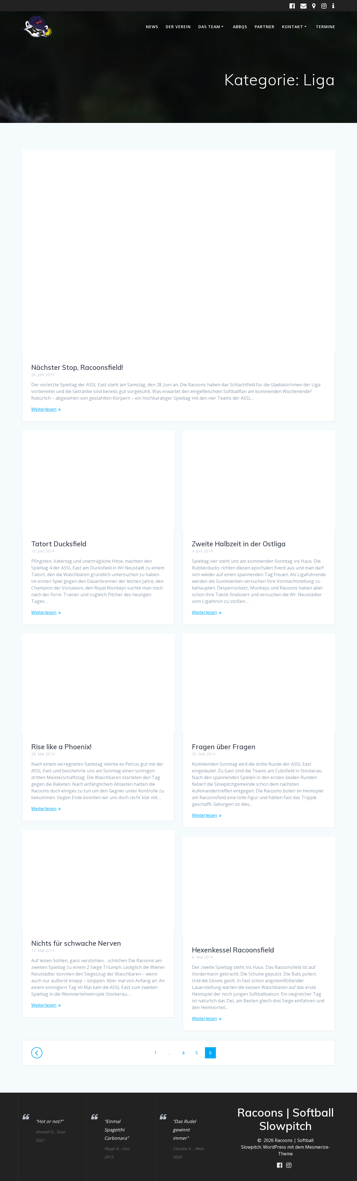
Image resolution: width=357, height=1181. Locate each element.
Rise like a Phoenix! (61, 747)
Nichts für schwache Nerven (76, 943)
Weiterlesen (43, 409)
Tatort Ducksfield (58, 544)
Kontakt (292, 26)
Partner (264, 26)
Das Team (209, 26)
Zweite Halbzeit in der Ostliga (239, 544)
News (152, 26)
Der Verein (178, 26)
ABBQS (240, 26)
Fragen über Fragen (223, 747)
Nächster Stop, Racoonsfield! (77, 367)
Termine (325, 26)
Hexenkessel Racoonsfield (233, 950)
